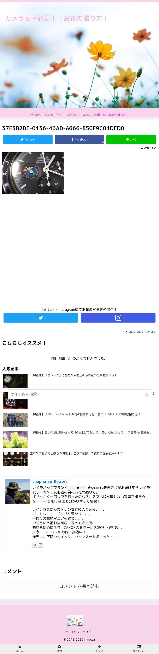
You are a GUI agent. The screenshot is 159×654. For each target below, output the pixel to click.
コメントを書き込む (79, 586)
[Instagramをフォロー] (118, 318)
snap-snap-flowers (50, 481)
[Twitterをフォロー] (41, 318)
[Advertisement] (79, 252)
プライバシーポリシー (79, 632)
